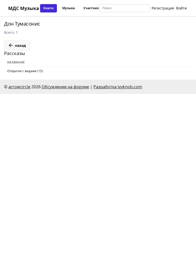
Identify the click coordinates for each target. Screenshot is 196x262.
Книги (48, 8)
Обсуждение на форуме (65, 87)
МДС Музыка (23, 8)
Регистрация (163, 8)
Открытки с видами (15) (25, 71)
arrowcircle (19, 87)
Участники (92, 8)
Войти (181, 8)
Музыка (68, 8)
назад (20, 45)
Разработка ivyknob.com (117, 87)
